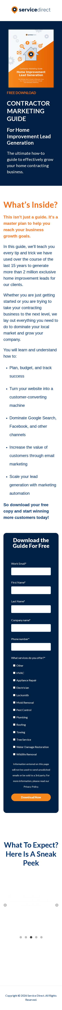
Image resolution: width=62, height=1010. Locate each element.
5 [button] (41, 937)
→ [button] (57, 905)
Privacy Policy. (31, 786)
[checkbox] (31, 710)
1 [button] (20, 937)
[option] (31, 901)
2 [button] (26, 937)
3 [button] (31, 937)
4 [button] (36, 937)
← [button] (5, 905)
